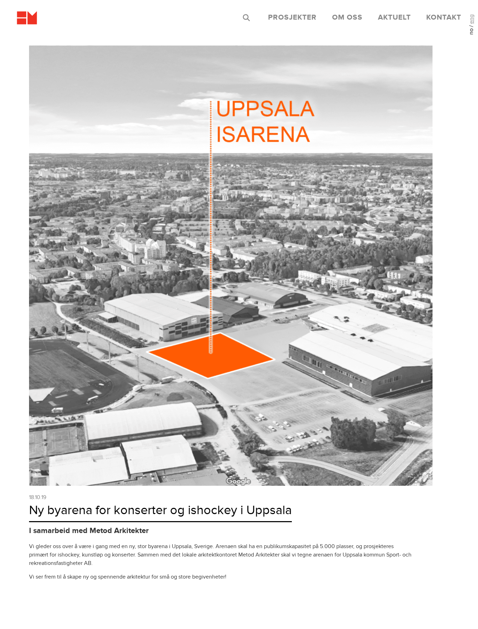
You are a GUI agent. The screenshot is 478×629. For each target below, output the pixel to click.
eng (471, 19)
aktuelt (394, 17)
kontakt (443, 17)
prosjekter (292, 17)
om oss (347, 17)
